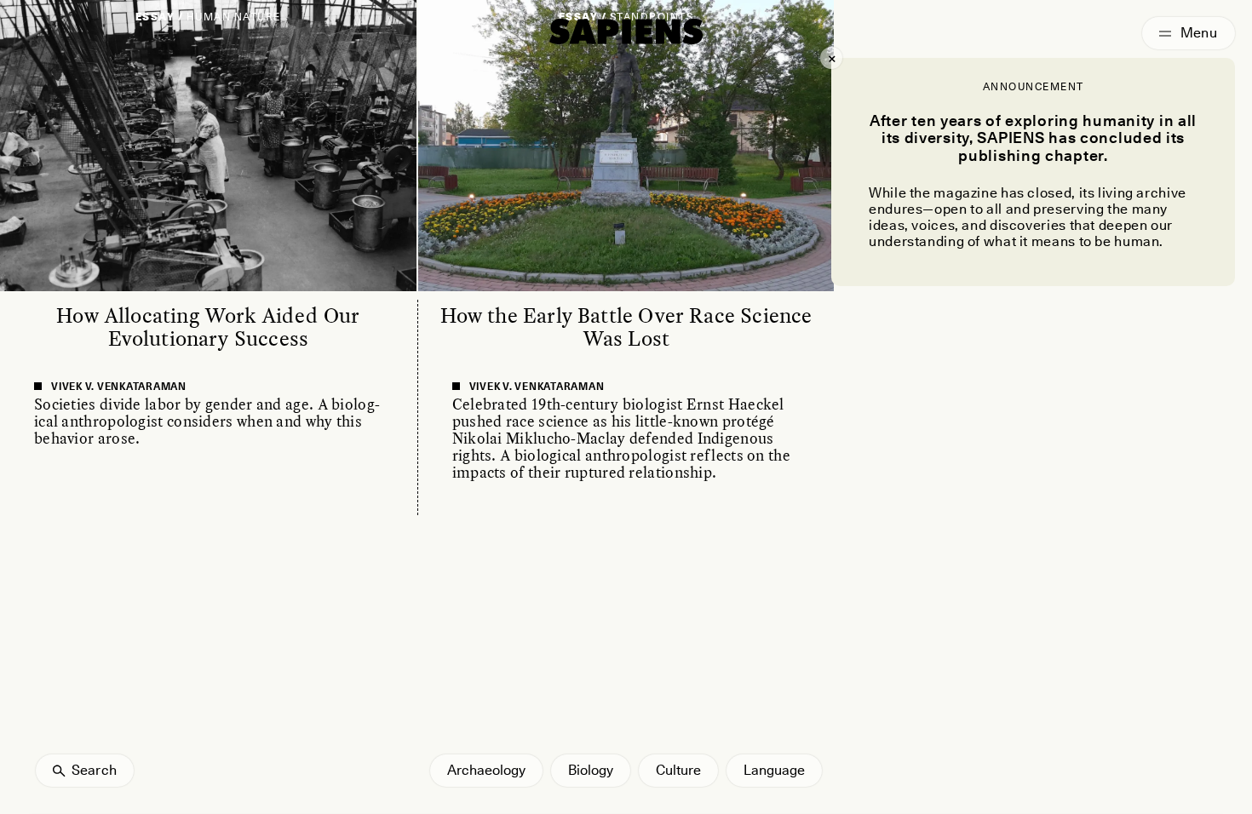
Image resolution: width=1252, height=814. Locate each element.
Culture (678, 770)
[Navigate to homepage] (626, 31)
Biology (590, 770)
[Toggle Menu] (1188, 33)
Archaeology (486, 770)
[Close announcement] (831, 58)
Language (774, 770)
